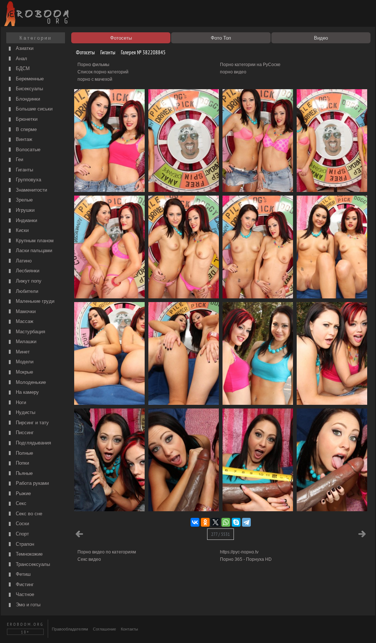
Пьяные (23, 473)
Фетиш (22, 574)
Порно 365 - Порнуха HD (246, 559)
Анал (20, 58)
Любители (26, 291)
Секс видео (89, 559)
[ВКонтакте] (195, 522)
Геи (18, 159)
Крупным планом (34, 240)
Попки (21, 463)
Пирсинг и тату (31, 422)
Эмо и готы (27, 604)
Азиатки (23, 48)
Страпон (24, 544)
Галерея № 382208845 (143, 52)
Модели (23, 361)
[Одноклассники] (205, 522)
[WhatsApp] (225, 522)
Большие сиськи (33, 109)
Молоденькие (30, 382)
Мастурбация (29, 331)
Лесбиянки (26, 270)
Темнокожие (28, 554)
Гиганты (23, 169)
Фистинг (24, 584)
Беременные (29, 78)
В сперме (25, 129)
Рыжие (22, 493)
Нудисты (24, 412)
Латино (23, 261)
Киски (21, 230)
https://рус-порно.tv (239, 552)
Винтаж (23, 139)
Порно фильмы (93, 64)
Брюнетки (25, 119)
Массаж (23, 321)
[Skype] (236, 522)
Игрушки (24, 210)
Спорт (21, 534)
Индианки (25, 220)
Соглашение (104, 629)
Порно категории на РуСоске (250, 64)
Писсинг (24, 432)
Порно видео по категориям (106, 552)
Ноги (20, 402)
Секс (20, 503)
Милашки (25, 341)
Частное (24, 594)
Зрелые (23, 200)
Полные (23, 453)
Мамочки (25, 311)
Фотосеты (85, 52)
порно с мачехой (94, 79)
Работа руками (31, 483)
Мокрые (23, 372)
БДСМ (22, 68)
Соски (21, 523)
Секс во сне (28, 513)
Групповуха (27, 179)
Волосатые (27, 149)
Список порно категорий (103, 72)
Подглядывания (32, 443)
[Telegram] (246, 522)
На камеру (26, 392)
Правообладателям (70, 629)
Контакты (129, 629)
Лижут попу (27, 281)
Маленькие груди (34, 301)
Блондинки (27, 99)
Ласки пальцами (33, 250)
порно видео (233, 72)
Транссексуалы (32, 564)
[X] (215, 522)
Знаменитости (30, 190)
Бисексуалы (28, 88)
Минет (22, 352)
